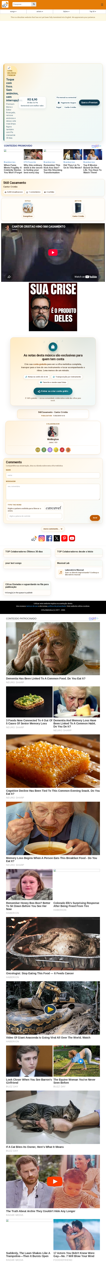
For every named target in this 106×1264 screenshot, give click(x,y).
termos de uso (32, 606)
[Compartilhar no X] (57, 538)
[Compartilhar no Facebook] (49, 538)
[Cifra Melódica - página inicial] (6, 4)
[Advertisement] (53, 42)
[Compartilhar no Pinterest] (64, 538)
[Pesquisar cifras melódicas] (33, 4)
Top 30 (92, 11)
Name (8, 470)
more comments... (51, 529)
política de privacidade (57, 606)
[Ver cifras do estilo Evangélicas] (28, 208)
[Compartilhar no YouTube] (72, 538)
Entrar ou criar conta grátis (54, 391)
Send (95, 518)
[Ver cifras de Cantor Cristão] (78, 208)
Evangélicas (28, 216)
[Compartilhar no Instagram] (42, 538)
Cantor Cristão (10, 187)
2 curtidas (50, 192)
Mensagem (11, 481)
